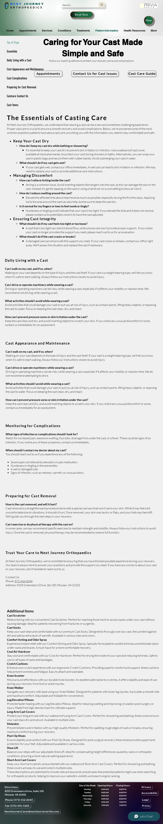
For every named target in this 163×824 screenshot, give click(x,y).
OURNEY (35, 4)
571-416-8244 (23, 581)
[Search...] (102, 4)
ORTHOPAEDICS (26, 7)
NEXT (16, 4)
